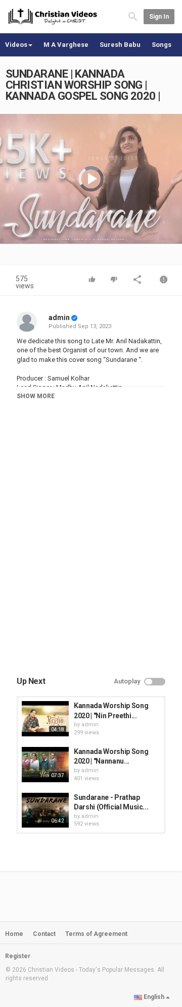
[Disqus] (91, 548)
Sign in (159, 16)
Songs (161, 44)
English (154, 996)
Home (14, 933)
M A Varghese (65, 44)
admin (59, 317)
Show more (36, 396)
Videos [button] (16, 44)
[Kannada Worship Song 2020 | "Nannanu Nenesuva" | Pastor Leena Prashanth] (45, 764)
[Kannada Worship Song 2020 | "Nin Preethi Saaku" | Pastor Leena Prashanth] (45, 718)
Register (17, 956)
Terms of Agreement (96, 933)
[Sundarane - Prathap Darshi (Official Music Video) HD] (45, 810)
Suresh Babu (120, 44)
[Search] (133, 16)
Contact (44, 933)
